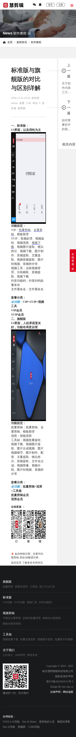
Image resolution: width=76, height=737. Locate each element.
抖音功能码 (45, 602)
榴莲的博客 (63, 721)
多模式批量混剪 (32, 618)
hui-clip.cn (67, 686)
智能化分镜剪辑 (52, 618)
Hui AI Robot (29, 721)
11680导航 (34, 727)
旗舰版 (7, 581)
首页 (10, 42)
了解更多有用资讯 (32, 562)
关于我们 (9, 650)
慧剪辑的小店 (47, 721)
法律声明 (20, 655)
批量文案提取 (28, 639)
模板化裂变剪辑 (12, 623)
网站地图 (68, 692)
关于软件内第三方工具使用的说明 (66, 88)
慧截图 (21, 727)
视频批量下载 (10, 639)
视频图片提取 (45, 639)
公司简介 (8, 655)
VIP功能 (7, 602)
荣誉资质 (32, 655)
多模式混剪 (21, 586)
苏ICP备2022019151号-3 (59, 681)
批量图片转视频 (64, 639)
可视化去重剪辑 (12, 618)
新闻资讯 (22, 42)
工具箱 (33, 586)
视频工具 (32, 602)
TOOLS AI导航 (11, 721)
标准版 (7, 597)
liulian (14, 103)
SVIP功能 (19, 602)
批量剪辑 (25, 230)
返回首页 (16, 562)
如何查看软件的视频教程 (66, 125)
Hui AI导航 (9, 727)
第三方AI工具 (47, 586)
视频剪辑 (9, 613)
